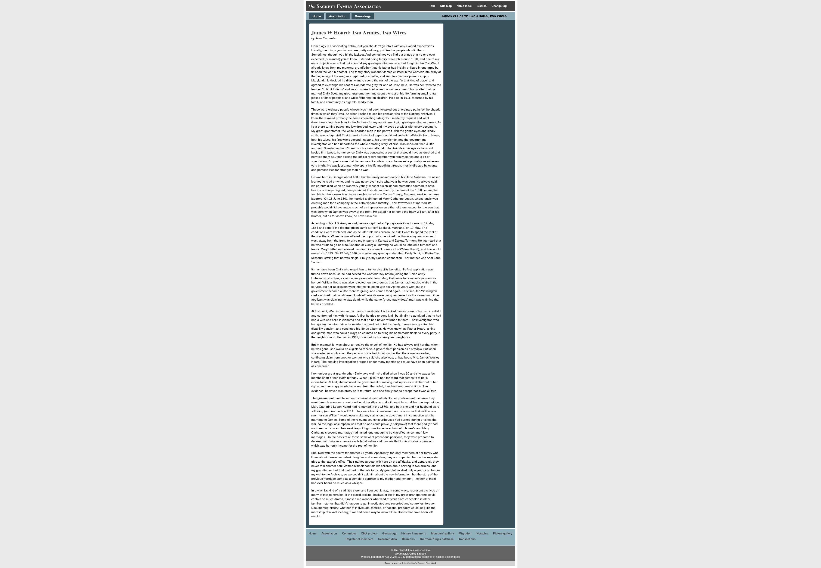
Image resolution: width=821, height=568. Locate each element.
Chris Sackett (417, 553)
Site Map (446, 5)
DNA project (369, 533)
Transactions (467, 539)
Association (338, 16)
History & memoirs (413, 533)
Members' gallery (442, 533)
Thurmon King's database (436, 539)
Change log (499, 5)
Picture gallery (502, 533)
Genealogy (363, 16)
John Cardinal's (409, 563)
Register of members (359, 539)
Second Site (424, 563)
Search (482, 5)
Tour (432, 5)
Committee (349, 533)
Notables (482, 533)
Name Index (465, 5)
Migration (465, 533)
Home (317, 16)
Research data (387, 539)
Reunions (408, 539)
